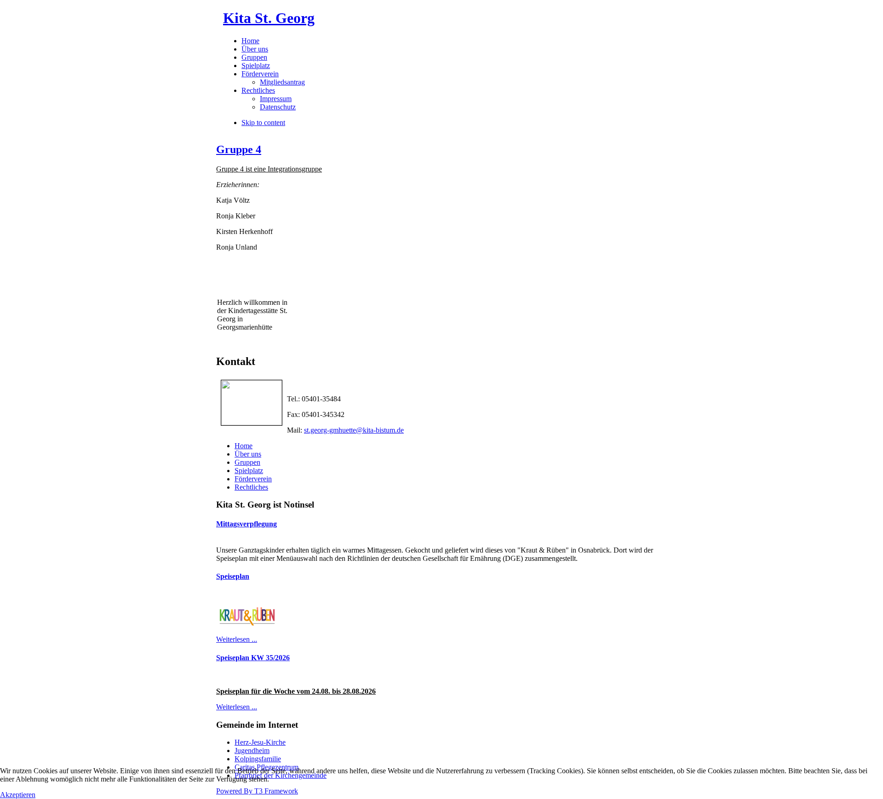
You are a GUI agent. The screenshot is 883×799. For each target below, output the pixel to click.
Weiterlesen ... (236, 639)
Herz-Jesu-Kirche (260, 742)
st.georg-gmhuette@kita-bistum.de (354, 430)
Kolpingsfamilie (258, 759)
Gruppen (247, 462)
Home (243, 446)
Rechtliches (251, 487)
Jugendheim (252, 750)
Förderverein (253, 479)
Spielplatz (249, 470)
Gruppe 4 (238, 149)
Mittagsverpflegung (246, 524)
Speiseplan (232, 576)
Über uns (248, 454)
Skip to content (263, 122)
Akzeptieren (17, 795)
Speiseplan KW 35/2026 (253, 658)
